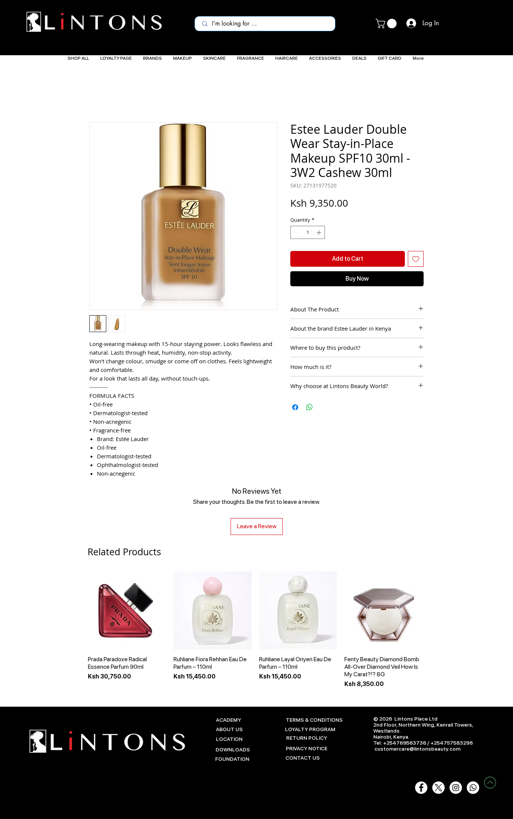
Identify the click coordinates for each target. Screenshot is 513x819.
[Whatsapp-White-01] (473, 787)
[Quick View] (127, 610)
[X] (438, 787)
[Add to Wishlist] (416, 259)
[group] (255, 630)
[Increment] (319, 232)
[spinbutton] (307, 232)
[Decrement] (295, 232)
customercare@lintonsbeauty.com (417, 749)
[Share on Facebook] (295, 407)
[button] (387, 23)
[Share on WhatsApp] (309, 407)
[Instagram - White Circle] (456, 787)
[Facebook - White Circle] (421, 787)
